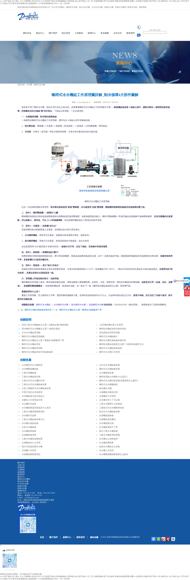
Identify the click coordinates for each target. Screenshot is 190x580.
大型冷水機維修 (29, 427)
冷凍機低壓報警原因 (31, 454)
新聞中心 (92, 33)
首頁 (42, 537)
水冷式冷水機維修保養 (109, 365)
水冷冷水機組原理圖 (31, 332)
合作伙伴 (117, 33)
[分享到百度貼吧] (173, 539)
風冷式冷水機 (22, 481)
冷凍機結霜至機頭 (107, 419)
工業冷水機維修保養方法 (33, 419)
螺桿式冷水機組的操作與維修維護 (37, 352)
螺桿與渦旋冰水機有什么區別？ (113, 377)
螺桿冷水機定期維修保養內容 (38, 310)
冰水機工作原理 (106, 450)
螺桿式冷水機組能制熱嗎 (110, 348)
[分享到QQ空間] (158, 539)
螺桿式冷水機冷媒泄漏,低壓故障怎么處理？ (119, 380)
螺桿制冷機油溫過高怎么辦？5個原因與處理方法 (121, 344)
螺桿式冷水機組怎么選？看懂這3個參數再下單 (80, 310)
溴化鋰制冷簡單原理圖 (109, 332)
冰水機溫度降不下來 (108, 427)
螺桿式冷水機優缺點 (108, 384)
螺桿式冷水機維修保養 (109, 369)
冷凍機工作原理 (29, 450)
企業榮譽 (21, 470)
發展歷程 (21, 467)
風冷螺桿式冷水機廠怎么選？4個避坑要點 (41, 329)
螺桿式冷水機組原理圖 (32, 348)
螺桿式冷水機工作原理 (109, 352)
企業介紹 (21, 465)
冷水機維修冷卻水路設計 (33, 396)
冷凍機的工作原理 (107, 396)
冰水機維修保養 (106, 373)
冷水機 (29, 85)
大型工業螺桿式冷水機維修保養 (36, 388)
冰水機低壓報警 (106, 443)
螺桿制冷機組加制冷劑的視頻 (112, 329)
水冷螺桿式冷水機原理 (32, 365)
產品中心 (40, 33)
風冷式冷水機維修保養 (109, 412)
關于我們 (53, 33)
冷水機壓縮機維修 (30, 369)
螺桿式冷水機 (39, 85)
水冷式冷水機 (22, 484)
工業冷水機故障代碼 (31, 377)
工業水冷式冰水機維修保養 (34, 384)
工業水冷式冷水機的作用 (33, 380)
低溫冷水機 (21, 486)
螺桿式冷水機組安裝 (31, 344)
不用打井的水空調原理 (32, 392)
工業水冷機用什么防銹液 (110, 404)
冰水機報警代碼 (106, 423)
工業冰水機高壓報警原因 (33, 412)
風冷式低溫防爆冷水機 (32, 446)
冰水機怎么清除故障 (108, 439)
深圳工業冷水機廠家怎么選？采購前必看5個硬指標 (45, 325)
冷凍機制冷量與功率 (108, 392)
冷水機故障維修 (29, 431)
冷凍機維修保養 (29, 435)
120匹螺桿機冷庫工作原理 (111, 325)
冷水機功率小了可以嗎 (109, 400)
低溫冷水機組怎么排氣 (109, 446)
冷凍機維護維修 (106, 415)
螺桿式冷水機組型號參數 (33, 336)
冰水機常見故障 (29, 415)
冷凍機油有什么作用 (31, 443)
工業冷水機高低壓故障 (32, 439)
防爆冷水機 (21, 488)
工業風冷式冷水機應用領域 (111, 408)
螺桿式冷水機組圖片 (108, 336)
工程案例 (79, 33)
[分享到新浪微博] (163, 539)
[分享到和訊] (168, 539)
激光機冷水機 (105, 388)
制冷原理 (66, 33)
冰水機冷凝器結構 (30, 423)
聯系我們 (130, 33)
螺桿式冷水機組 (23, 479)
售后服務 (105, 33)
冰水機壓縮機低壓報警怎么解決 (113, 454)
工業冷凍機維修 (29, 373)
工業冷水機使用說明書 (109, 435)
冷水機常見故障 (29, 404)
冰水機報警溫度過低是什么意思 (36, 408)
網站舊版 (142, 7)
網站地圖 (94, 537)
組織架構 (21, 472)
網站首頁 (27, 33)
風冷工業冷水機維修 (108, 431)
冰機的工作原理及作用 (32, 400)
